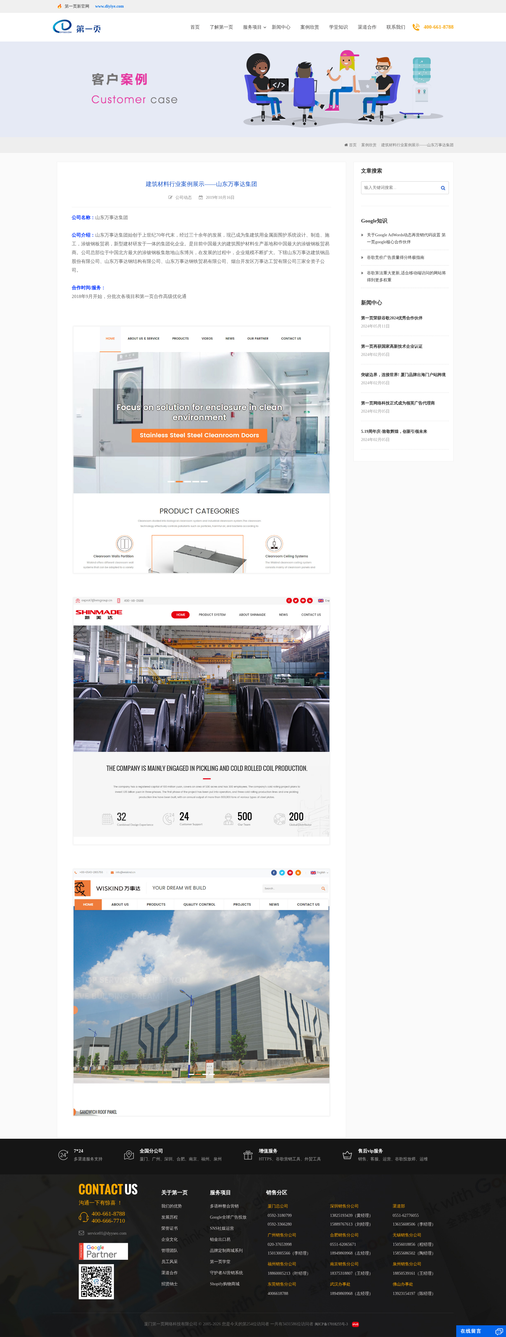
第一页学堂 (220, 1262)
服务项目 (252, 27)
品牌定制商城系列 (226, 1250)
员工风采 (169, 1262)
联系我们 (396, 27)
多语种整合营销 (224, 1206)
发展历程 (169, 1217)
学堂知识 (338, 27)
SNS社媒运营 (222, 1228)
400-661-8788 (439, 27)
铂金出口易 (220, 1239)
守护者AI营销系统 (226, 1273)
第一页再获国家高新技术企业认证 (392, 346)
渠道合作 (367, 27)
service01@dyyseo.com (107, 1233)
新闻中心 (281, 27)
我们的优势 (171, 1206)
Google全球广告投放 (228, 1217)
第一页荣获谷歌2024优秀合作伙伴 (392, 318)
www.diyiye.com (109, 6)
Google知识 (374, 221)
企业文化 (169, 1239)
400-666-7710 (108, 1220)
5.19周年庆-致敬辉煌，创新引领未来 (394, 431)
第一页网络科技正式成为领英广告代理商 (398, 403)
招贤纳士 (169, 1284)
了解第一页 (221, 27)
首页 (195, 27)
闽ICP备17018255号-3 (331, 1324)
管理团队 (169, 1250)
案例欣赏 (309, 27)
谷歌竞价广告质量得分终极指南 (395, 257)
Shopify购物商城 (225, 1284)
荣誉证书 (169, 1228)
